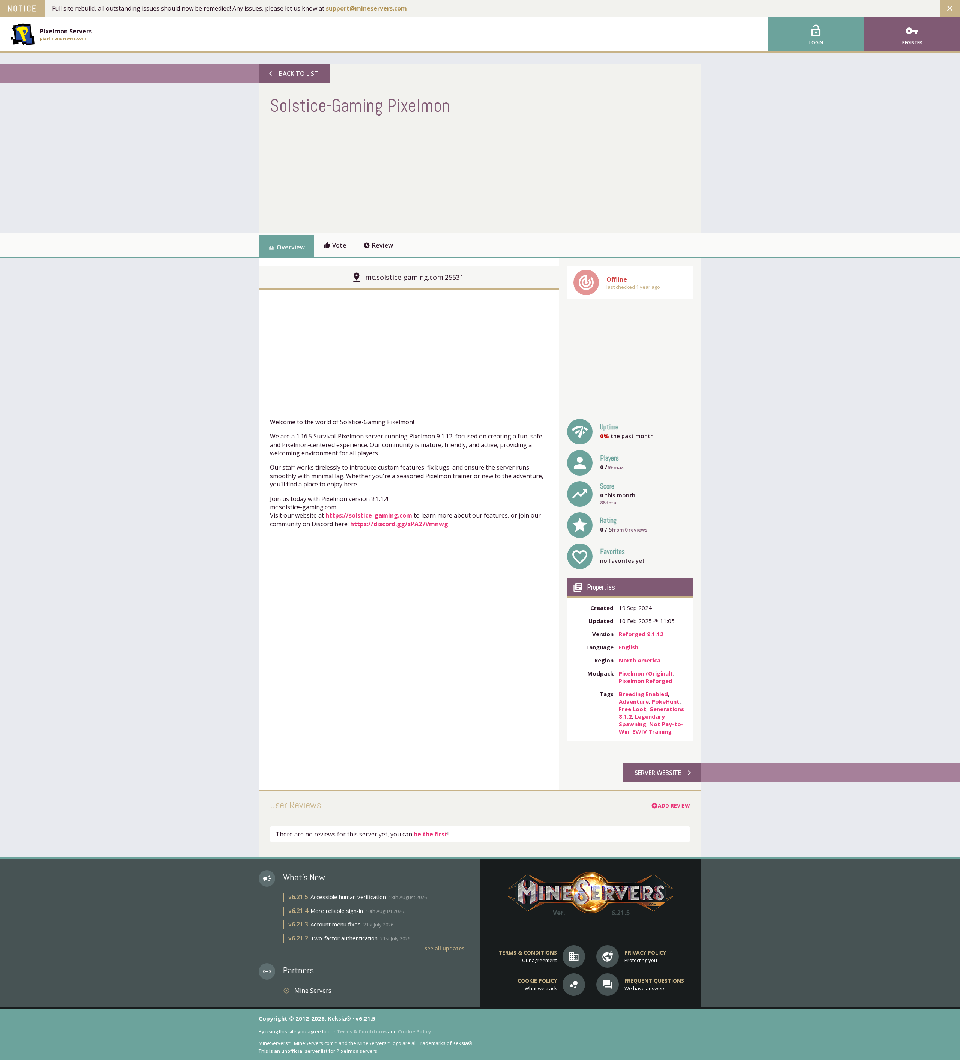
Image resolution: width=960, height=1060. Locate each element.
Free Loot (632, 709)
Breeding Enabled (643, 694)
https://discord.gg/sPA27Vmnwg (399, 524)
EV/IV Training (652, 731)
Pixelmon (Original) (645, 673)
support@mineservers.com (366, 8)
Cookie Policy (414, 1031)
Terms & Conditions (362, 1031)
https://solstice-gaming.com (369, 515)
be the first (430, 834)
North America (639, 660)
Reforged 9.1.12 (641, 634)
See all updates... (446, 948)
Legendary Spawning (642, 720)
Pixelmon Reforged (645, 681)
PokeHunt (666, 701)
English (628, 647)
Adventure (634, 701)
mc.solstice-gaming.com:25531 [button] (414, 277)
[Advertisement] (406, 173)
